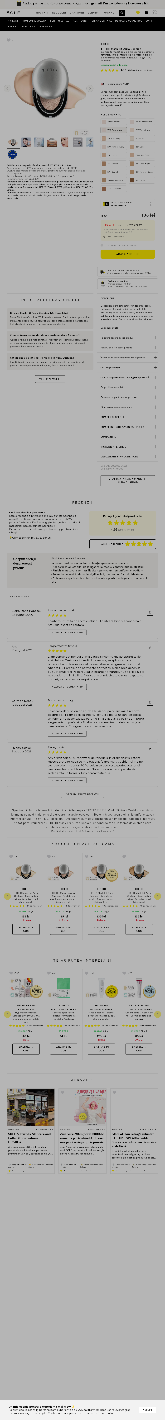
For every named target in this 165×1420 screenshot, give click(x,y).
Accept (147, 1410)
